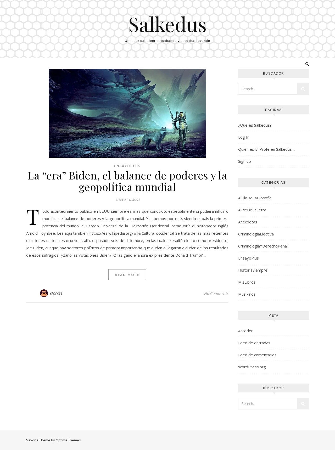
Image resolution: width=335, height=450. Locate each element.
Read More (127, 274)
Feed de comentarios (257, 354)
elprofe (56, 293)
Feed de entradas (254, 342)
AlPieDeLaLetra (252, 209)
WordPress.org (252, 366)
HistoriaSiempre (252, 270)
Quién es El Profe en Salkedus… (266, 149)
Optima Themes (68, 440)
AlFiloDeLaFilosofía (254, 197)
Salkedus (167, 24)
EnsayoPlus (127, 166)
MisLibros (247, 282)
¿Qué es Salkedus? (255, 125)
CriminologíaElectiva (256, 234)
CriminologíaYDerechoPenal (263, 246)
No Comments (216, 293)
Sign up (244, 161)
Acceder (245, 330)
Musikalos (247, 294)
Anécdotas (247, 221)
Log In (243, 137)
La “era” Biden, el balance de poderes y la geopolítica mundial (127, 181)
